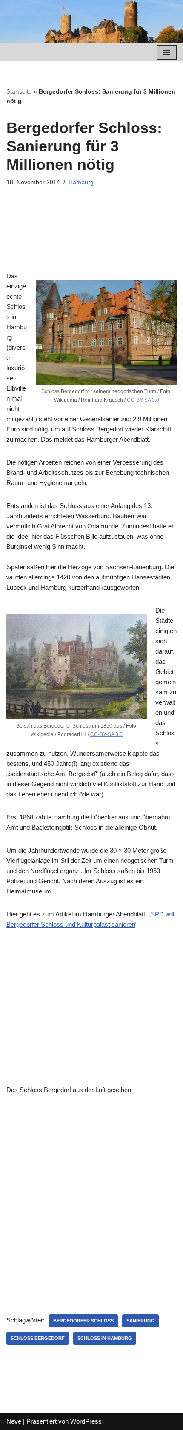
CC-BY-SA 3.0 (143, 400)
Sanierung (140, 1320)
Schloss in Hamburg (104, 1338)
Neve (13, 1421)
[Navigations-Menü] (167, 52)
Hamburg (81, 182)
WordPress (86, 1421)
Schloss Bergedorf (38, 1338)
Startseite (19, 91)
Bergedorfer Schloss (83, 1320)
